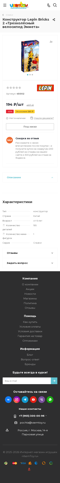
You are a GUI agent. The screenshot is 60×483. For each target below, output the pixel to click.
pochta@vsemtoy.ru (33, 422)
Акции (30, 289)
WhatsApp (50, 399)
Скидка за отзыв (27, 138)
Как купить (30, 322)
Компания (30, 278)
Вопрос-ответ (30, 359)
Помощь (30, 316)
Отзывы (30, 307)
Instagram (16, 399)
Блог (30, 354)
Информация (30, 348)
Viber (41, 399)
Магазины (30, 298)
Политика (30, 303)
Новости (30, 293)
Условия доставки (30, 331)
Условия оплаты (30, 326)
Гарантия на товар (30, 336)
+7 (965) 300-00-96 (31, 415)
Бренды (30, 364)
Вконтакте (8, 399)
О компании (30, 284)
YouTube (33, 399)
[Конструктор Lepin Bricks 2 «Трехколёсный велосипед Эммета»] (30, 56)
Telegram (25, 399)
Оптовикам (30, 340)
